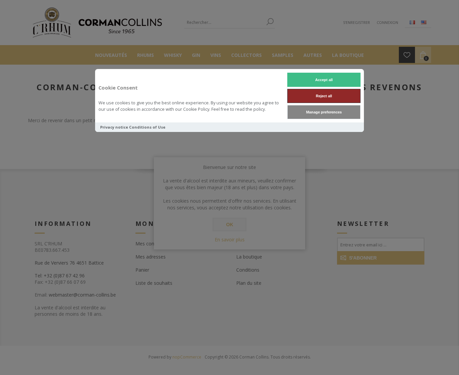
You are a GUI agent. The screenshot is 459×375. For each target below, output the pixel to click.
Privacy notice (114, 127)
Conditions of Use (147, 127)
